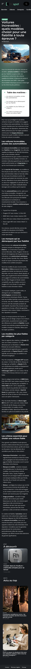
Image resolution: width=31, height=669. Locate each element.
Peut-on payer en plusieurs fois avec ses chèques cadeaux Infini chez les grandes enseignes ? (15, 653)
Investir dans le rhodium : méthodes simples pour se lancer (13, 568)
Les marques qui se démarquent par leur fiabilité (15, 102)
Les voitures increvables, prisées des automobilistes (15, 97)
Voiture (5, 19)
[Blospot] (12, 4)
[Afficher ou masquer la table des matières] (26, 93)
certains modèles (13, 72)
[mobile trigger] (3, 4)
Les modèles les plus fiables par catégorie (15, 107)
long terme (21, 163)
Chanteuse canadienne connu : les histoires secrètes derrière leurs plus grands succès (14, 615)
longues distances (17, 133)
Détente (5, 612)
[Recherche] (26, 4)
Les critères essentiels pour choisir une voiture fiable (14, 112)
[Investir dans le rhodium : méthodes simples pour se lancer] (15, 555)
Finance (4, 650)
